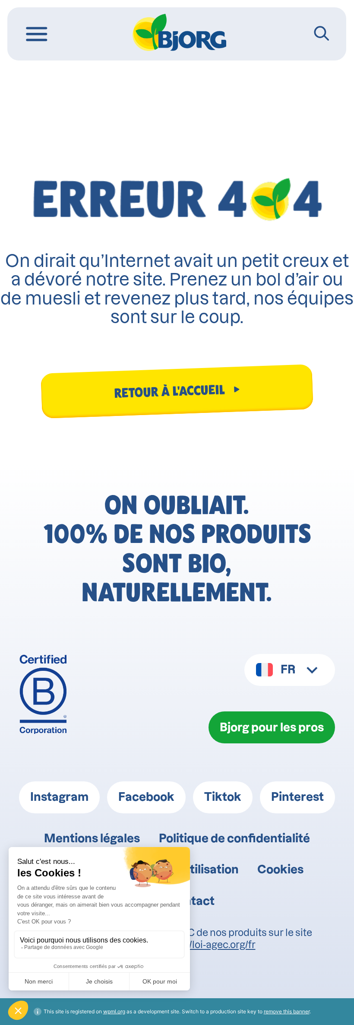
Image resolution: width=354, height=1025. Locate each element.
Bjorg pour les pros (272, 727)
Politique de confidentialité (234, 838)
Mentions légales (92, 838)
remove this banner (287, 1011)
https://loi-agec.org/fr (208, 944)
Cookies (280, 869)
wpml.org (114, 1011)
